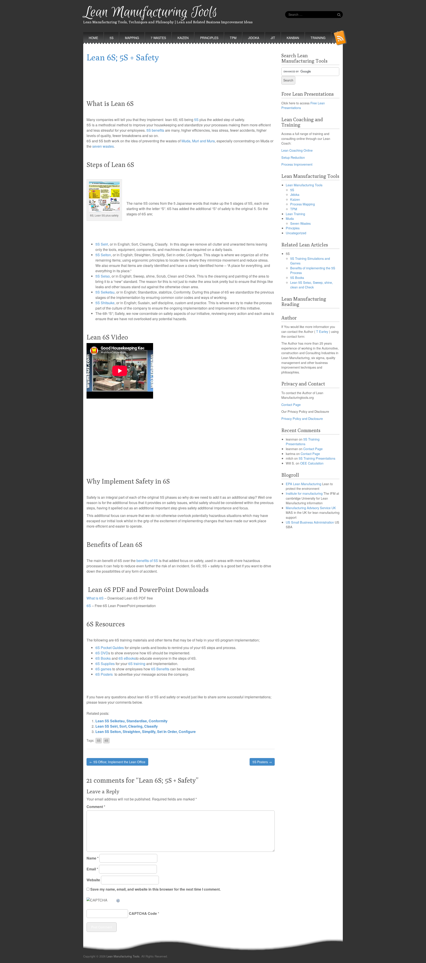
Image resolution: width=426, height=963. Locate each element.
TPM (233, 38)
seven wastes (103, 146)
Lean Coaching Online (297, 150)
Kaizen (183, 38)
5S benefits (155, 130)
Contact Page (291, 404)
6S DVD (101, 652)
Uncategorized (296, 232)
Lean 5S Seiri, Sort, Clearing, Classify (126, 726)
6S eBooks (127, 658)
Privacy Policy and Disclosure (302, 418)
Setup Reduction (293, 157)
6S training (136, 663)
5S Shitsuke (104, 302)
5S (111, 38)
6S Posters (104, 674)
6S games (103, 668)
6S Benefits (160, 668)
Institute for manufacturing (304, 493)
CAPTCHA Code (143, 913)
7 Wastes (158, 38)
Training (318, 38)
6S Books (103, 658)
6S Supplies (105, 663)
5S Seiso (102, 276)
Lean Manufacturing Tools (150, 12)
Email (92, 869)
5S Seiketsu (104, 292)
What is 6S (95, 598)
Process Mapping (302, 204)
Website (93, 879)
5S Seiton (103, 254)
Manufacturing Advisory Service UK (311, 507)
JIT (273, 38)
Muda (290, 218)
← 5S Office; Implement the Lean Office (117, 762)
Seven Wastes (300, 223)
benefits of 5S (147, 560)
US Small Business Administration (310, 522)
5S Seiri (101, 244)
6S (89, 605)
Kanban (293, 38)
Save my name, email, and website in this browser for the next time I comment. (155, 889)
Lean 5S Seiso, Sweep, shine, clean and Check (311, 285)
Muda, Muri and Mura (198, 140)
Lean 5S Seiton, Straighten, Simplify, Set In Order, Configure (145, 731)
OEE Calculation (311, 463)
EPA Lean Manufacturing (303, 483)
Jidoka (253, 38)
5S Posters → (262, 762)
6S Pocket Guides (109, 647)
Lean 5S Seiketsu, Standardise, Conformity (131, 720)
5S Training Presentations (303, 441)
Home (93, 38)
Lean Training (295, 213)
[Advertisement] (180, 77)
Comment (96, 806)
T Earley (322, 331)
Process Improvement (296, 164)
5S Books (297, 277)
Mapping (132, 38)
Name (93, 858)
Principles (209, 38)
